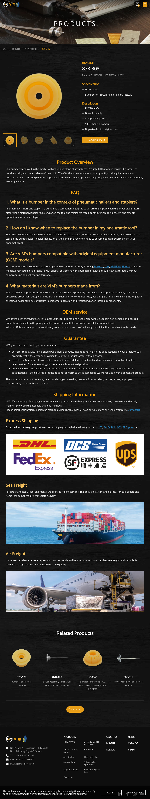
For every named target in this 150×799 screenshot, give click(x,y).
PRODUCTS (69, 737)
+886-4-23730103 (25, 755)
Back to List (75, 709)
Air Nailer (89, 749)
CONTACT (111, 749)
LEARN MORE (135, 792)
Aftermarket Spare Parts (90, 763)
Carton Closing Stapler (70, 750)
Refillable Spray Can (92, 770)
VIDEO (131, 749)
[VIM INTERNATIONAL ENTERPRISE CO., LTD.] (11, 4)
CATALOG (133, 743)
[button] (73, 144)
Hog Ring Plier (91, 757)
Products (15, 48)
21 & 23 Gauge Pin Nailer (91, 743)
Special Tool (69, 762)
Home (4, 49)
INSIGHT (110, 743)
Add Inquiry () (97, 139)
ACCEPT (111, 792)
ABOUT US (111, 737)
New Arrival (31, 48)
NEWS (131, 737)
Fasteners (68, 777)
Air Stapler (68, 757)
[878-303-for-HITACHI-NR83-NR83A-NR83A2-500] (39, 96)
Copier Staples (70, 769)
